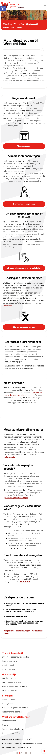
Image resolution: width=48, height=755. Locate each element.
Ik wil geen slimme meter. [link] (17, 616)
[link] (3, 8)
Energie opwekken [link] (9, 661)
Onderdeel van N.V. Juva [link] (11, 733)
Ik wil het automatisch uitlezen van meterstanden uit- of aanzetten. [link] (21, 611)
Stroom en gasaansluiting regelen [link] (15, 657)
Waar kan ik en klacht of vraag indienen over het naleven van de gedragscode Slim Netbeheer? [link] (25, 623)
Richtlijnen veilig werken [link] (11, 691)
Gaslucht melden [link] (8, 699)
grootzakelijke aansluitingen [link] (15, 498)
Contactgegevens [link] (9, 721)
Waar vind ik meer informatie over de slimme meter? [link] (25, 604)
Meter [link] (6, 27)
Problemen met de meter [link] (12, 712)
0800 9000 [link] (8, 305)
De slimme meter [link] (9, 669)
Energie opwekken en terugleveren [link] (15, 686)
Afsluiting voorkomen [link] (10, 665)
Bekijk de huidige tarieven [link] (12, 682)
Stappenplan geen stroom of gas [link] (15, 708)
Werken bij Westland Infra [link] (12, 729)
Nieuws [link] (5, 725)
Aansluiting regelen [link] (9, 678)
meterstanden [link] (9, 457)
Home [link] (16, 23)
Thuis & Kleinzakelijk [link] (29, 24)
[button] (45, 5)
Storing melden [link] (8, 704)
